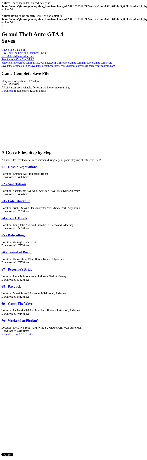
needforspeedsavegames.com (64, 65)
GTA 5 (5, 49)
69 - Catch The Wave (16, 303)
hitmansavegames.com (43, 62)
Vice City (21, 59)
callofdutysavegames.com (33, 65)
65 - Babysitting (13, 235)
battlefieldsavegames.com (15, 62)
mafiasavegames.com (93, 62)
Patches (29, 56)
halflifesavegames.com (68, 62)
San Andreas (8, 59)
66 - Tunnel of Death (16, 252)
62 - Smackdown (13, 184)
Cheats (12, 56)
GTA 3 (30, 59)
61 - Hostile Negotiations (19, 167)
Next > (29, 334)
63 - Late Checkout (15, 201)
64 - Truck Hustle (14, 218)
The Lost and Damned (25, 52)
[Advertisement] (31, 117)
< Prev (5, 334)
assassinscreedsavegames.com (98, 65)
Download (7, 90)
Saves (4, 56)
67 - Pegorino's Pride (16, 269)
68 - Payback (11, 286)
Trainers (20, 56)
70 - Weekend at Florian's (20, 320)
